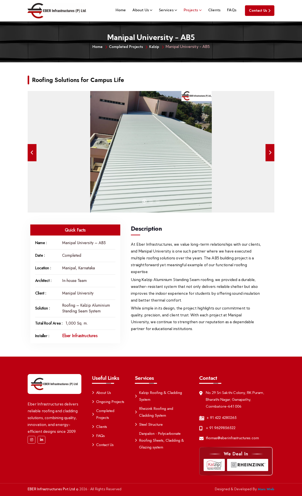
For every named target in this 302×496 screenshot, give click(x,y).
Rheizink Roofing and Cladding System (156, 412)
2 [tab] (151, 201)
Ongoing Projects (110, 401)
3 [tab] (157, 201)
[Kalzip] (214, 465)
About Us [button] (140, 10)
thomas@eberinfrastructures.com (232, 438)
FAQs (231, 10)
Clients (214, 10)
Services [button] (166, 10)
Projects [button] (191, 10)
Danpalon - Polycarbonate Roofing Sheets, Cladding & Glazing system (161, 440)
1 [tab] (144, 201)
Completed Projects (126, 46)
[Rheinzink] (247, 465)
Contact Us (258, 10)
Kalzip (154, 46)
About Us (103, 392)
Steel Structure (151, 424)
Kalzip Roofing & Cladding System (160, 396)
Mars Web (266, 489)
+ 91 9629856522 (220, 427)
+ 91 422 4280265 (221, 417)
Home (121, 10)
